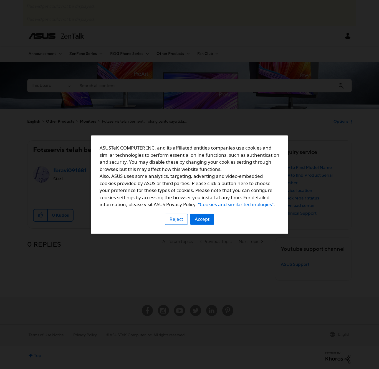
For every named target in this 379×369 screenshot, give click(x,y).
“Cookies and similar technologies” (236, 204)
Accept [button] (202, 219)
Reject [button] (176, 219)
